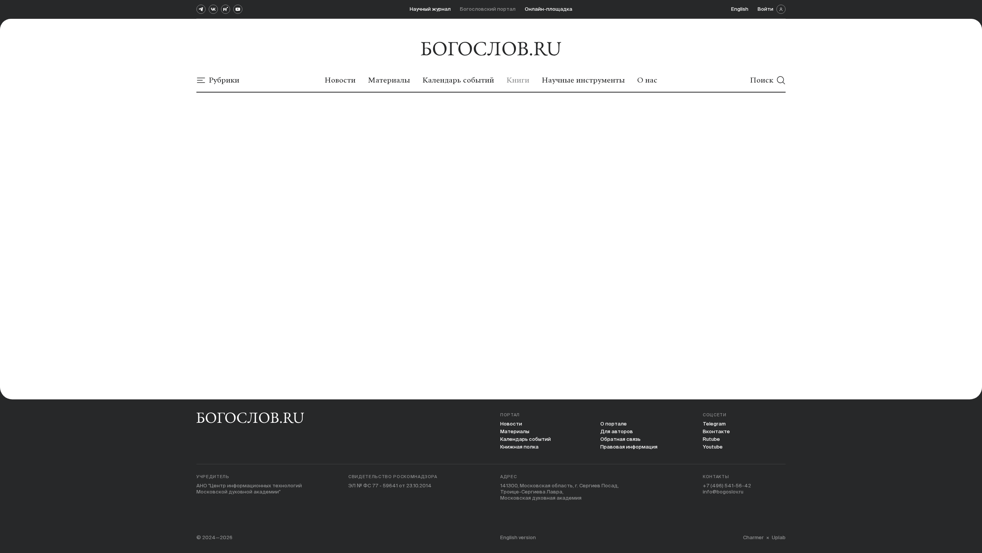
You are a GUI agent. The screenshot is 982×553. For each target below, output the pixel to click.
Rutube (711, 439)
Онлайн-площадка (548, 9)
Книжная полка (519, 447)
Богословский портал (488, 9)
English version (518, 537)
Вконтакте (716, 431)
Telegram (714, 424)
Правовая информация (628, 447)
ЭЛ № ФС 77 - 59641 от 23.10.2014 (390, 485)
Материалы (514, 431)
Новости (511, 424)
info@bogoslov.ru (723, 492)
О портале (613, 424)
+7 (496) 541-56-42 (727, 485)
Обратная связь (620, 439)
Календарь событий (525, 439)
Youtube (713, 447)
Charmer (753, 537)
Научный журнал (430, 9)
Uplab (779, 537)
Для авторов (616, 431)
